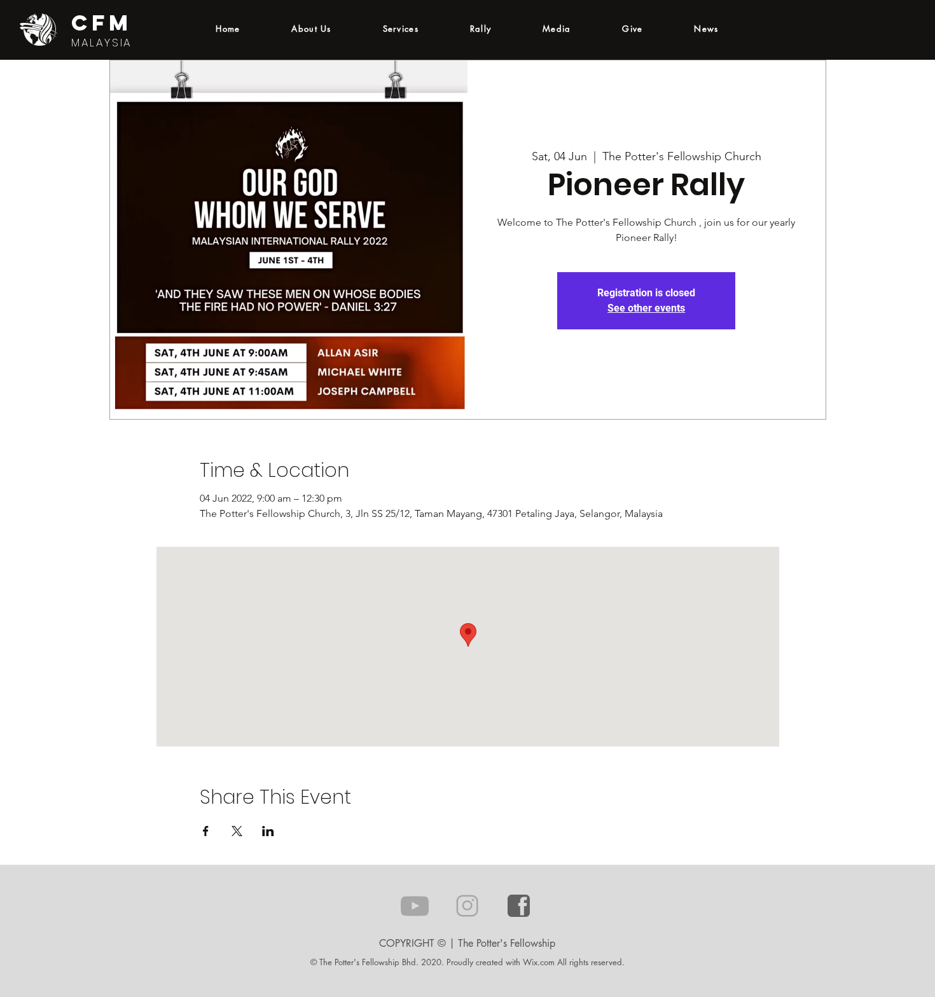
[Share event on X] (237, 831)
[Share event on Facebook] (206, 831)
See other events (646, 308)
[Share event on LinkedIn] (268, 831)
